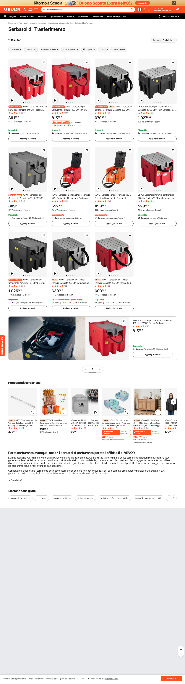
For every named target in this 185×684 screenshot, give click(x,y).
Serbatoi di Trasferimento (84, 23)
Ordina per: (157, 40)
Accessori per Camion (38, 23)
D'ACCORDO (171, 679)
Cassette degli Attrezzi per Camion (60, 23)
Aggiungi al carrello (28, 139)
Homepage (12, 23)
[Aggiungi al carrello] (33, 412)
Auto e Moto (23, 23)
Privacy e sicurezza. (111, 679)
